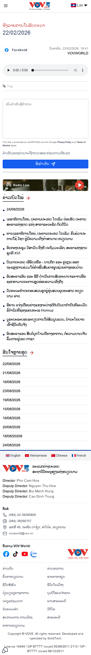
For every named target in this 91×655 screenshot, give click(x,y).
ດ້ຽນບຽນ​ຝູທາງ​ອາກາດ (16, 593)
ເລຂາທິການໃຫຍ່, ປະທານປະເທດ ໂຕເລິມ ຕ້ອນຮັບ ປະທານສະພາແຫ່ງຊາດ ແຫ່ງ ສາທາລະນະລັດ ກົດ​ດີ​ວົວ (46, 222)
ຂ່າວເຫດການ (55, 568)
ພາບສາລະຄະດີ (56, 601)
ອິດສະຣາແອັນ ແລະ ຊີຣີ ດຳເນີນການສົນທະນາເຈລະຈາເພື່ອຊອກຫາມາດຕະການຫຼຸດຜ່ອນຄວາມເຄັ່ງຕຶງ (46, 279)
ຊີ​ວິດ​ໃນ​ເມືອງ (55, 585)
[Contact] (5, 650)
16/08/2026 (11, 382)
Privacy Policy (64, 142)
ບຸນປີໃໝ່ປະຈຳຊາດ (58, 593)
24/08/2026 (15, 209)
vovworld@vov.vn (21, 533)
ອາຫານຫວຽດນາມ (14, 625)
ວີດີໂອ (51, 609)
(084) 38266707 (20, 521)
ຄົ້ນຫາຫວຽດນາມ (13, 576)
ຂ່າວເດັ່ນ (8, 568)
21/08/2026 (11, 373)
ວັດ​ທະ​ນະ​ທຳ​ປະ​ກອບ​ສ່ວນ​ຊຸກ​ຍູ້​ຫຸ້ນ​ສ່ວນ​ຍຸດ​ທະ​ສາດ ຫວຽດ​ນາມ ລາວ (45, 293)
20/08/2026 (11, 427)
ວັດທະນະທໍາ (10, 609)
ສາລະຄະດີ (53, 617)
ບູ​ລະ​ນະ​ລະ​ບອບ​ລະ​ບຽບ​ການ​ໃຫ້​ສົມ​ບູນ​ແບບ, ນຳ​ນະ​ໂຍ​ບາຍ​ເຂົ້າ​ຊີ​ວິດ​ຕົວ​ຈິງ (45, 322)
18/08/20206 (12, 436)
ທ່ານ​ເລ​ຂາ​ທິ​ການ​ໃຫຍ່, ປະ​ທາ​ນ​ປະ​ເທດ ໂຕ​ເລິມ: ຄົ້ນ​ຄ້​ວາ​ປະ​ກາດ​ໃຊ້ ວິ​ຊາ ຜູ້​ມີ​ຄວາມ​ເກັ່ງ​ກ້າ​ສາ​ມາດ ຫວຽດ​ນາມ (46, 236)
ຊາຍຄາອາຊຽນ (56, 576)
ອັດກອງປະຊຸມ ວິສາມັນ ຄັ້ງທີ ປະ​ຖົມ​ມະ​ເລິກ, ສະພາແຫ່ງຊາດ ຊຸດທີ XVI (47, 250)
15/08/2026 (11, 409)
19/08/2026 (11, 400)
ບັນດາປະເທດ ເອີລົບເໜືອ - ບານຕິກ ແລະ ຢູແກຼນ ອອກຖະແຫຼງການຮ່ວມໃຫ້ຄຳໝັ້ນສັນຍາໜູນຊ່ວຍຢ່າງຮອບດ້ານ (45, 265)
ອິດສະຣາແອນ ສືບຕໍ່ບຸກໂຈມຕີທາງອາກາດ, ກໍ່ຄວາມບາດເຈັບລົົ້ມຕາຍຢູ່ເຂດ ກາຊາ (47, 336)
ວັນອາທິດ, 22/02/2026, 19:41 (68, 48)
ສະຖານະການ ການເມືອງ (17, 617)
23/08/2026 (11, 391)
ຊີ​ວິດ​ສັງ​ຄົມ (9, 585)
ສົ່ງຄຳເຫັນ (42, 164)
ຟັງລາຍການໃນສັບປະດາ (24, 26)
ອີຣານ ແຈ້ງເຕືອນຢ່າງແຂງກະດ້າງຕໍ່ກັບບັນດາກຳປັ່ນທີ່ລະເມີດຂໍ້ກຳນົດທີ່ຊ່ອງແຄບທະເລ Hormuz (47, 308)
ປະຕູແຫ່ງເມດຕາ (13, 601)
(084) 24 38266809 (22, 515)
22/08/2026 (11, 364)
